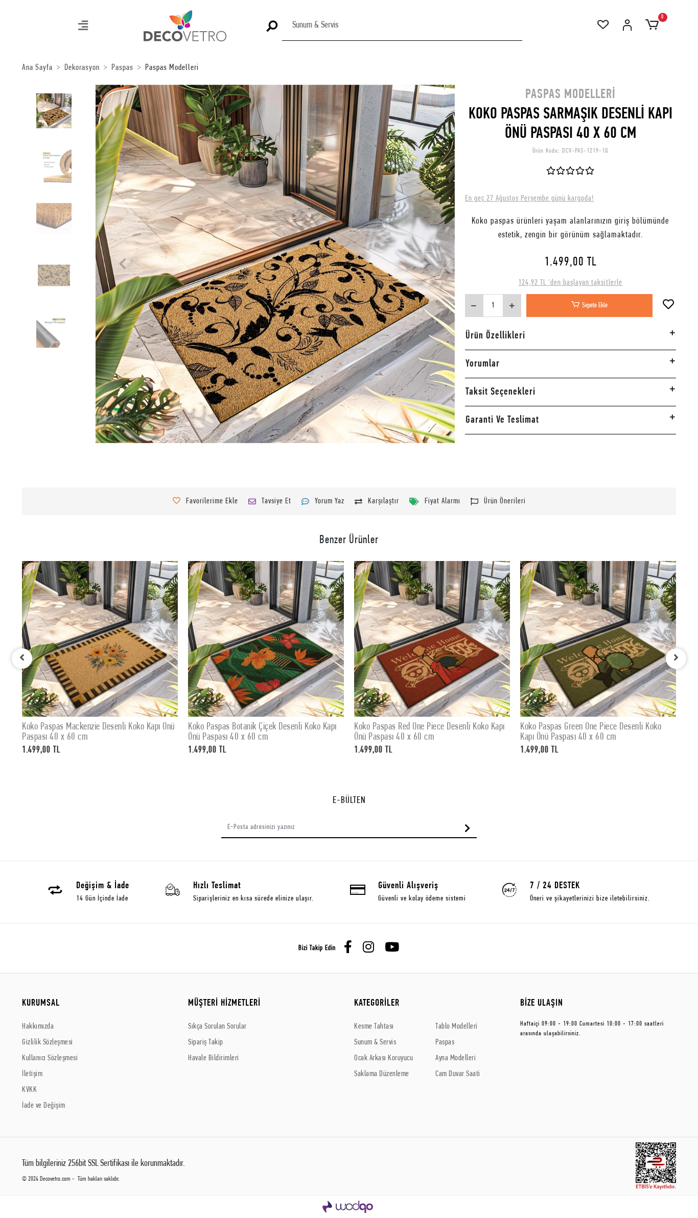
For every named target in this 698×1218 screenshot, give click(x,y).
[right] (676, 658)
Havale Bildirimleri (213, 1058)
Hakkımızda (38, 1026)
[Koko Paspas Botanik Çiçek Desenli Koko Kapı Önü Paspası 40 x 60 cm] (266, 639)
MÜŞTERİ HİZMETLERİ (224, 1003)
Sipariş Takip (205, 1042)
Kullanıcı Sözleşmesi (50, 1058)
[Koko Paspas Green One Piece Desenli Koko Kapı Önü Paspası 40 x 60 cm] (598, 639)
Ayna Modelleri (455, 1058)
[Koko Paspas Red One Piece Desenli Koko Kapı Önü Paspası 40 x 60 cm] (432, 639)
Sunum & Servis (375, 1042)
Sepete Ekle (595, 305)
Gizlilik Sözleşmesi (47, 1042)
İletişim (32, 1074)
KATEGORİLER (377, 1003)
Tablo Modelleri (456, 1026)
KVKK (29, 1090)
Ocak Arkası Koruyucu (383, 1058)
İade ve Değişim (43, 1106)
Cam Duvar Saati (457, 1074)
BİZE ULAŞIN (541, 1003)
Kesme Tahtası (374, 1026)
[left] (22, 658)
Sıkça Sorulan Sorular (217, 1026)
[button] (84, 26)
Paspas (444, 1042)
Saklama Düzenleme (381, 1074)
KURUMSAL (41, 1003)
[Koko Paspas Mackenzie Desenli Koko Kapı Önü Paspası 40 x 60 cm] (100, 639)
